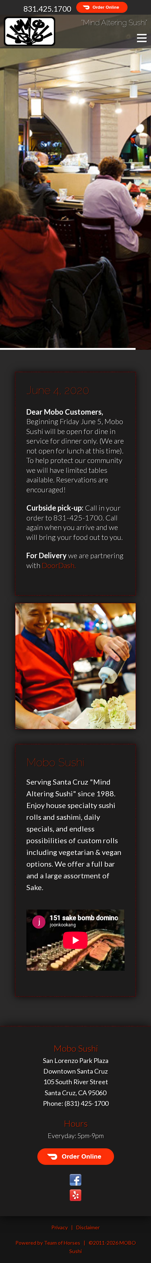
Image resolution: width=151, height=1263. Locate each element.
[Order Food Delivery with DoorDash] (100, 8)
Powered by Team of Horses (47, 1243)
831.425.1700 (47, 8)
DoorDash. (59, 565)
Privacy (59, 1227)
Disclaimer (88, 1227)
